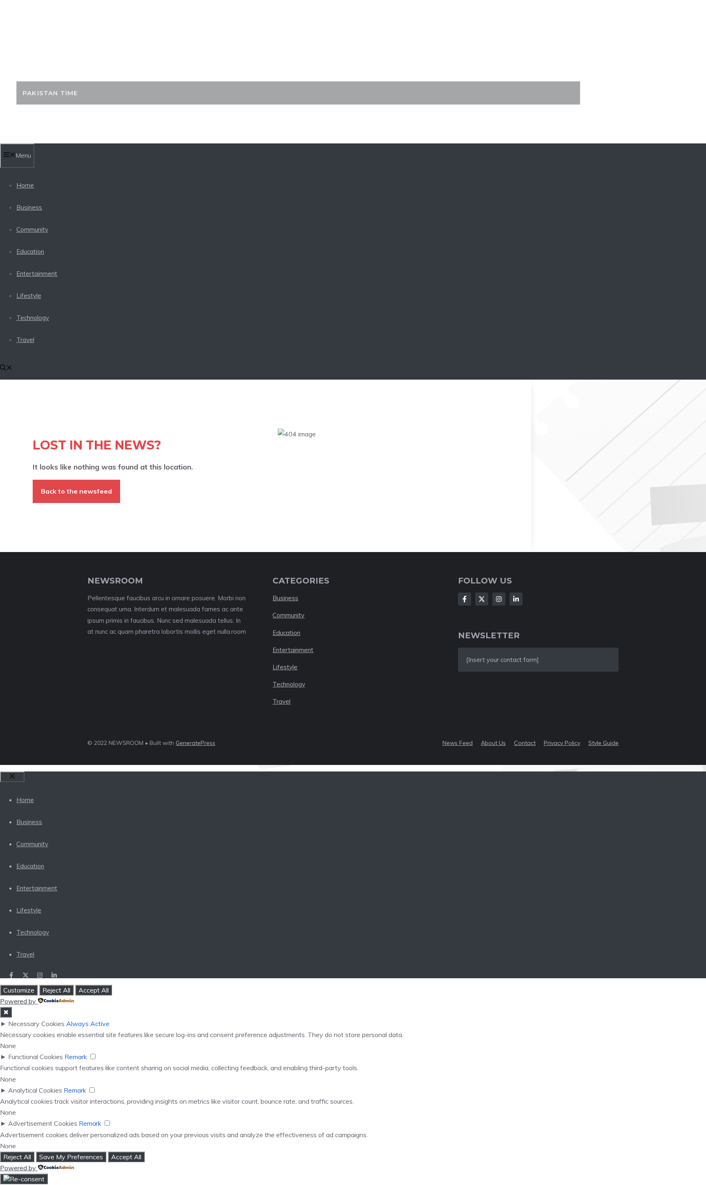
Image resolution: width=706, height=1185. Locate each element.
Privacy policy (562, 743)
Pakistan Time (88, 57)
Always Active (87, 1024)
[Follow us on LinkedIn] (54, 975)
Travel (25, 340)
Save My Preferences (71, 1157)
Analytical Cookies (35, 1090)
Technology (32, 318)
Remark (76, 1057)
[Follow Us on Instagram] (498, 599)
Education (30, 251)
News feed (457, 743)
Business (29, 207)
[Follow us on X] (25, 975)
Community (32, 229)
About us (493, 743)
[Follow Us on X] (481, 599)
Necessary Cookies (36, 1024)
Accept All (93, 990)
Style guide (603, 743)
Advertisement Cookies (42, 1123)
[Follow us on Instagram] (40, 975)
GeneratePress (195, 743)
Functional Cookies (35, 1057)
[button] (6, 368)
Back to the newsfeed (76, 491)
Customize (18, 990)
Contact (525, 743)
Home (25, 185)
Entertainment (36, 273)
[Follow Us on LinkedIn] (516, 599)
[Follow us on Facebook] (11, 975)
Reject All (56, 990)
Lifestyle (28, 296)
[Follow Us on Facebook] (464, 599)
